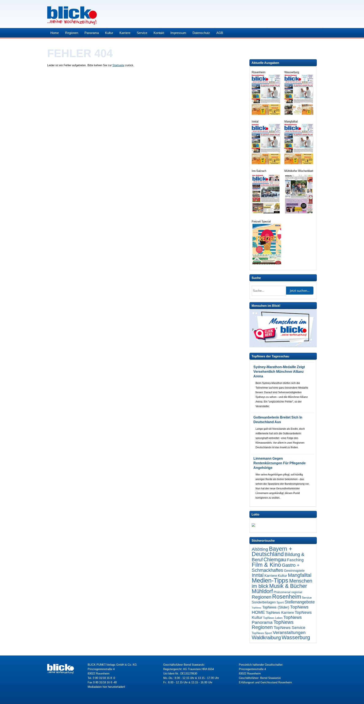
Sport (280, 602)
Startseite (118, 65)
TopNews (256, 607)
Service (142, 33)
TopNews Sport (262, 633)
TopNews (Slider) (275, 607)
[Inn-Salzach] (266, 213)
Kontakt (159, 33)
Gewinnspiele (294, 570)
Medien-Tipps (270, 580)
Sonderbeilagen (264, 602)
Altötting (260, 549)
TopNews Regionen (273, 624)
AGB (219, 33)
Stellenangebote (300, 602)
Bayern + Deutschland (272, 551)
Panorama (91, 33)
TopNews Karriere (280, 613)
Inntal (258, 575)
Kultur (109, 33)
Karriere (124, 33)
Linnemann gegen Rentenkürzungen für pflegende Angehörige (279, 463)
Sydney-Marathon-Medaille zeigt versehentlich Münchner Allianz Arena (279, 371)
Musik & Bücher (288, 586)
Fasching (295, 560)
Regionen (71, 33)
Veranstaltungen (289, 632)
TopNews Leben (272, 617)
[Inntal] (266, 163)
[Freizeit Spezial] (266, 263)
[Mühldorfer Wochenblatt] (299, 213)
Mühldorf (262, 591)
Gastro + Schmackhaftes (276, 568)
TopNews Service (289, 627)
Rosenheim (286, 596)
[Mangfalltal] (299, 163)
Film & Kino (266, 564)
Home (54, 33)
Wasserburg (296, 637)
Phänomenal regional (288, 592)
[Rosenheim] (266, 114)
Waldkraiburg (266, 637)
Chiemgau (275, 559)
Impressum (178, 33)
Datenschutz (201, 33)
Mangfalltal (299, 575)
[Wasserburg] (299, 114)
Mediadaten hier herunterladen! (106, 686)
